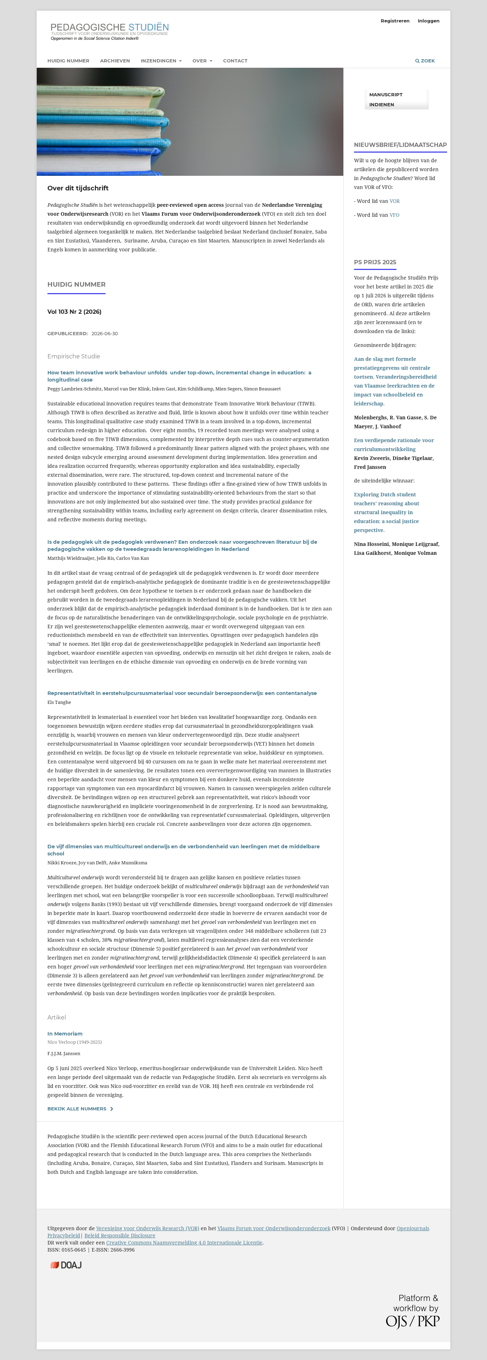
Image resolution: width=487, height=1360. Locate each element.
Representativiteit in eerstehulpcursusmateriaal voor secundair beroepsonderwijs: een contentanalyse (182, 693)
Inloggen (429, 21)
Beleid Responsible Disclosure (119, 1235)
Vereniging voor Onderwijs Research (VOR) (147, 1228)
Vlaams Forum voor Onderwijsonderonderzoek (273, 1228)
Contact (235, 60)
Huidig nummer (68, 60)
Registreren (395, 21)
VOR (395, 201)
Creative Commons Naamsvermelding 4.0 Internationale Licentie (184, 1242)
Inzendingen (159, 60)
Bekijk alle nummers (76, 1108)
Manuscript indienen (386, 99)
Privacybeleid (63, 1235)
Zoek (427, 60)
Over (200, 60)
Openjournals (413, 1228)
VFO (394, 214)
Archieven (115, 60)
